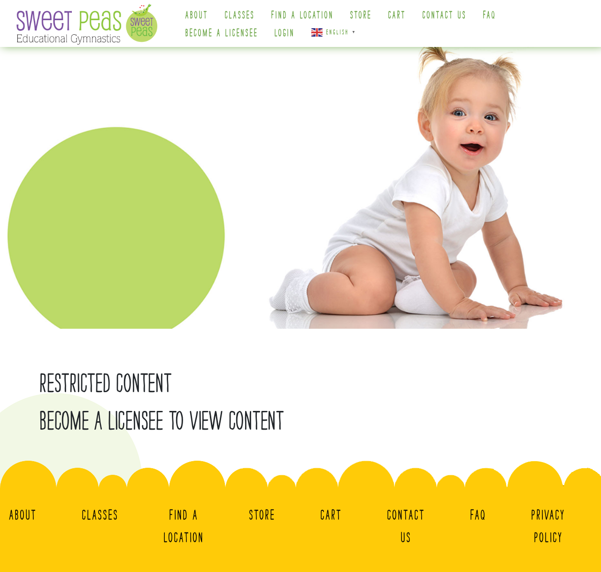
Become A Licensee (221, 33)
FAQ (489, 15)
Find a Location (302, 15)
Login (285, 33)
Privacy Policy (548, 526)
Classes (240, 15)
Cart (397, 15)
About (196, 15)
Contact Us (445, 15)
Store (361, 15)
